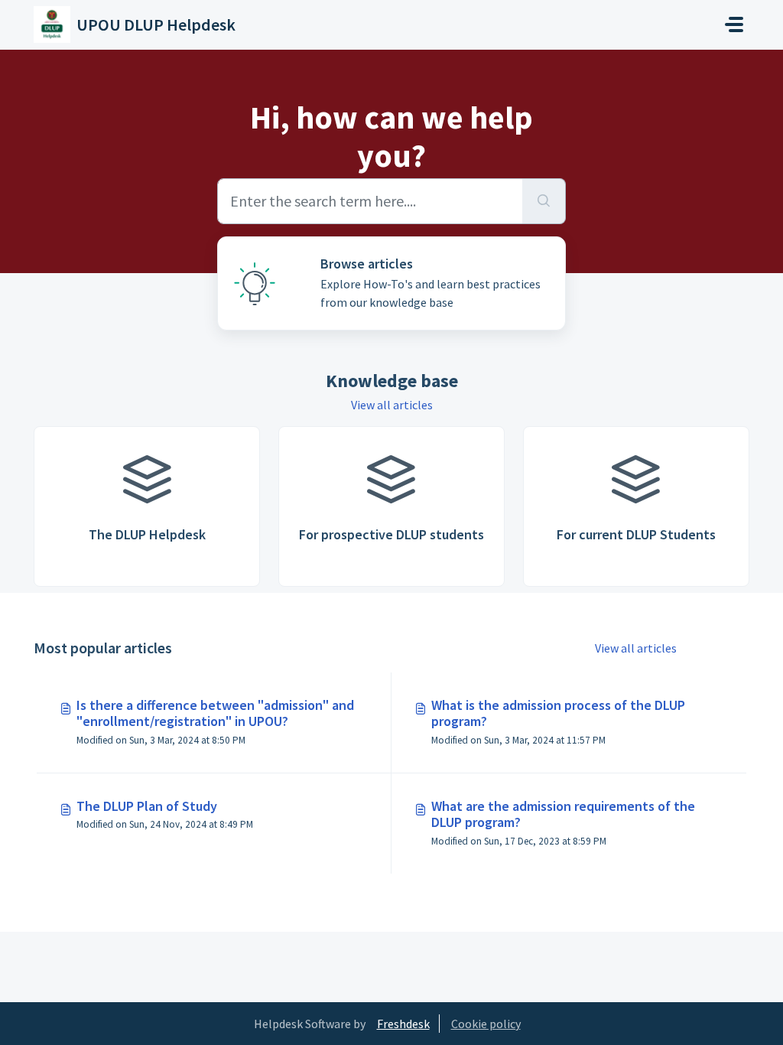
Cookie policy (486, 1023)
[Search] (544, 201)
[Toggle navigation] (734, 24)
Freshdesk (403, 1023)
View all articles (392, 404)
